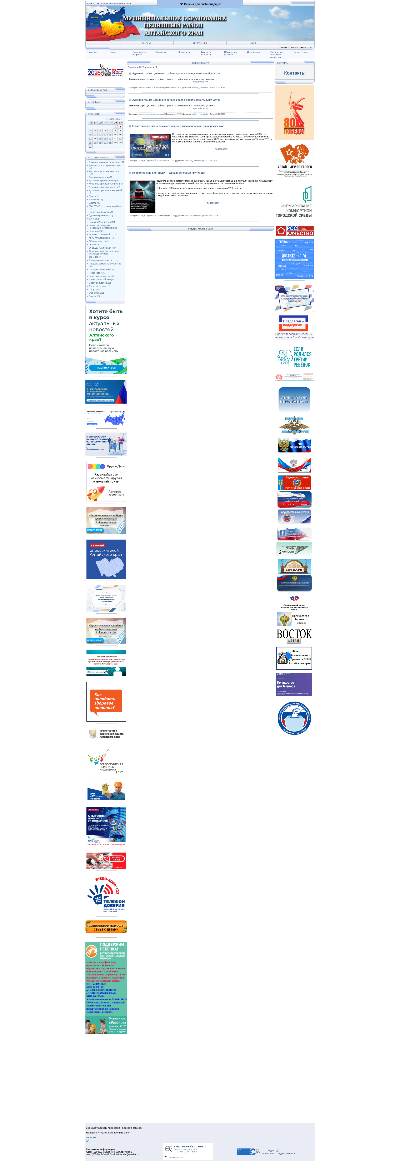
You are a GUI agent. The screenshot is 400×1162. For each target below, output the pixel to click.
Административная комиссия (104, 162)
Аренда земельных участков (104, 171)
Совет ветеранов (98, 286)
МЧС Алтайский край (100, 238)
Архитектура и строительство (104, 165)
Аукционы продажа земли (102, 187)
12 (100, 134)
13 (105, 134)
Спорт (92, 289)
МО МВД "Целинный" (100, 234)
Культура (94, 231)
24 (90, 142)
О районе (92, 52)
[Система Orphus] (188, 1159)
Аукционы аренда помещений (104, 183)
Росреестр (94, 273)
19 (100, 138)
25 (95, 142)
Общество (94, 244)
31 (90, 146)
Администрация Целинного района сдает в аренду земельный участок (176, 73)
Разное (92, 296)
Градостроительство (100, 212)
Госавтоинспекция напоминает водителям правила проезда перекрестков (178, 126)
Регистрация (200, 43)
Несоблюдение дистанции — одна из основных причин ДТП (169, 172)
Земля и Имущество (100, 222)
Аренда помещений (99, 177)
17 (90, 138)
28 (110, 142)
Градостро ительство (206, 53)
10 (90, 134)
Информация (254, 52)
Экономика (161, 52)
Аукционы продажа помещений (105, 190)
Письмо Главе (300, 52)
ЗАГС (92, 218)
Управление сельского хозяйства (276, 54)
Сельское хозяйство (100, 279)
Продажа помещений (100, 269)
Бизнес (92, 196)
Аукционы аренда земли (102, 180)
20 (105, 138)
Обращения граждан (230, 53)
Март (149, 67)
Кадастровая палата (99, 276)
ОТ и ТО (93, 257)
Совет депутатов (98, 283)
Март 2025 (114, 119)
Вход (253, 43)
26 (100, 142)
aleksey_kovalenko (200, 88)
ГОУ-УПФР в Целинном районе (105, 206)
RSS (310, 47)
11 (95, 134)
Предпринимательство (101, 260)
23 (120, 138)
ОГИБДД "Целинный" (100, 248)
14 (110, 134)
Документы (184, 52)
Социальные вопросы (139, 53)
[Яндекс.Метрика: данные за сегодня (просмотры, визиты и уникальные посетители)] (285, 1152)
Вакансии (94, 199)
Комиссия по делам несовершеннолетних (100, 226)
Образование (96, 241)
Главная (146, 43)
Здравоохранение (98, 215)
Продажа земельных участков (105, 263)
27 (105, 142)
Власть (113, 52)
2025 (141, 67)
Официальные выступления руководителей (104, 252)
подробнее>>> (200, 81)
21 (110, 138)
